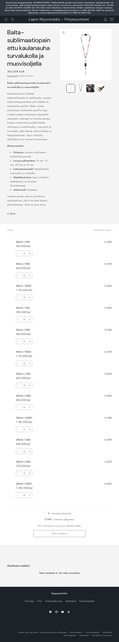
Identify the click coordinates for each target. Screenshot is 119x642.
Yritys (39, 601)
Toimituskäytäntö (70, 635)
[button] (6, 19)
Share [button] (13, 213)
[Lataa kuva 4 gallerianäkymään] (100, 88)
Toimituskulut (12, 76)
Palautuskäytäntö (86, 601)
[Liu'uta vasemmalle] (62, 88)
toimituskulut (60, 525)
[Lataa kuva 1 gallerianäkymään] (71, 88)
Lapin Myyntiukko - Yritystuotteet (37, 632)
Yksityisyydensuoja (54, 601)
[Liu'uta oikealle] (108, 88)
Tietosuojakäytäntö (92, 632)
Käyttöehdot (70, 601)
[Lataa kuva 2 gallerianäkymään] (80, 88)
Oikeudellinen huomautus (102, 635)
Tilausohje (29, 601)
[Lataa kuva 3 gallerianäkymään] (90, 88)
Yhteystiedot (84, 635)
